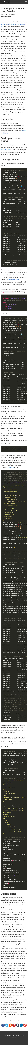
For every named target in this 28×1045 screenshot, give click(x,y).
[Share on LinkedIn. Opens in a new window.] (21, 1026)
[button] (26, 2)
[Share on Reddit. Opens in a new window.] (10, 1026)
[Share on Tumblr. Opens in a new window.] (18, 1026)
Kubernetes (8, 16)
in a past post (5, 150)
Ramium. (14, 1037)
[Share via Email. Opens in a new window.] (25, 1026)
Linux (3, 16)
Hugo (19, 1035)
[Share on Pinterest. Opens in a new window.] (14, 1026)
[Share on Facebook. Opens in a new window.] (3, 1026)
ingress (11, 467)
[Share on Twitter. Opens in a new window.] (7, 1026)
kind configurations (14, 279)
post (11, 744)
